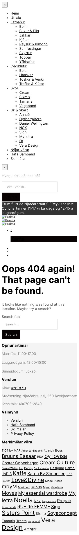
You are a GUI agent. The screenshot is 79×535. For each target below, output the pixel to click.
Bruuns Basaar (19, 456)
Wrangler (30, 529)
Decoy (28, 468)
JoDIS (7, 474)
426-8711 (18, 388)
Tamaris (25, 101)
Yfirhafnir (27, 61)
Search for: (11, 316)
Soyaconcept (62, 513)
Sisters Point (18, 512)
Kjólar (24, 39)
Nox (37, 501)
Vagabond (27, 105)
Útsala (16, 17)
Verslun (17, 420)
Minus (36, 487)
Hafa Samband (23, 154)
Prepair (64, 500)
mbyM (9, 486)
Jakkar (25, 35)
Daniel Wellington (33, 123)
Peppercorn (49, 501)
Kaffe (19, 473)
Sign (23, 132)
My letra (26, 136)
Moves (9, 493)
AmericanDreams (32, 450)
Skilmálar (18, 158)
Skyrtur (25, 53)
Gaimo (70, 468)
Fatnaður (18, 22)
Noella (23, 500)
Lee (69, 474)
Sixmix (24, 97)
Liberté (6, 481)
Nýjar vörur (20, 150)
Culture (66, 462)
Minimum (24, 487)
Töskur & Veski (31, 79)
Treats (21, 521)
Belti (23, 70)
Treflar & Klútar (31, 83)
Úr (21, 141)
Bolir (23, 26)
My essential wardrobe (42, 493)
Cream (24, 92)
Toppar (25, 57)
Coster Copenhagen (20, 463)
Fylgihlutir (19, 66)
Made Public (53, 481)
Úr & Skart (19, 110)
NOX (23, 127)
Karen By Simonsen (46, 473)
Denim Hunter (41, 468)
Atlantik (49, 450)
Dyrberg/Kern (30, 119)
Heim (15, 13)
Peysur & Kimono (33, 44)
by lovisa (55, 455)
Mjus (46, 487)
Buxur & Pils (29, 31)
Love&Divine (27, 479)
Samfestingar (30, 48)
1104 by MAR (11, 450)
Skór (14, 88)
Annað (24, 114)
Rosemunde (9, 507)
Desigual (57, 468)
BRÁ (40, 457)
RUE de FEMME (33, 506)
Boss (59, 450)
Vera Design (29, 145)
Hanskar (26, 75)
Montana (57, 487)
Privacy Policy (22, 433)
